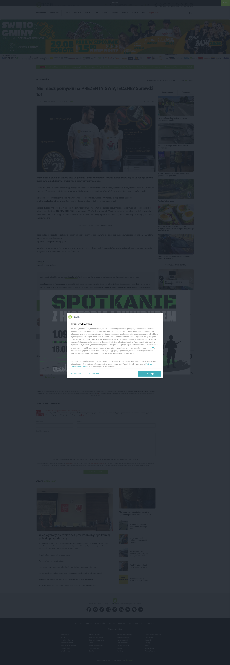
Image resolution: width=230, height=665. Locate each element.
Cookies (85, 367)
